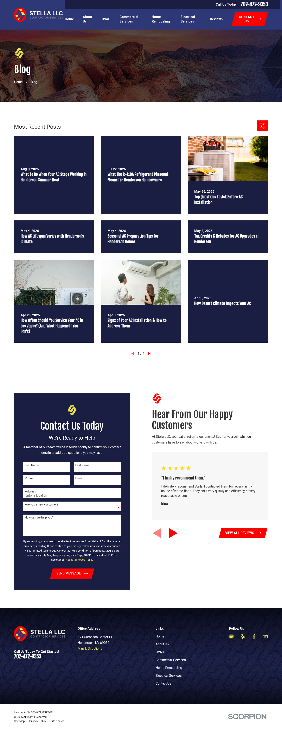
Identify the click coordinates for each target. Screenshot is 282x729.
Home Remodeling (169, 668)
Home (160, 636)
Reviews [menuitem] (216, 19)
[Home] (38, 15)
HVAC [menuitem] (106, 19)
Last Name (82, 465)
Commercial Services (171, 660)
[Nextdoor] (265, 636)
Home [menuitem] (69, 19)
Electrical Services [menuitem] (188, 19)
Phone (29, 478)
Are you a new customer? (41, 504)
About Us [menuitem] (87, 19)
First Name (32, 465)
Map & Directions (90, 649)
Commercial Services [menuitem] (129, 19)
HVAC (160, 652)
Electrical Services (169, 676)
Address (30, 491)
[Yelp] (243, 636)
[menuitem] (19, 721)
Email (79, 478)
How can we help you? (39, 517)
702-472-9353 (254, 4)
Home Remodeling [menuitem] (161, 19)
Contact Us (163, 683)
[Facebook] (254, 636)
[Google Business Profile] (231, 636)
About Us (162, 644)
